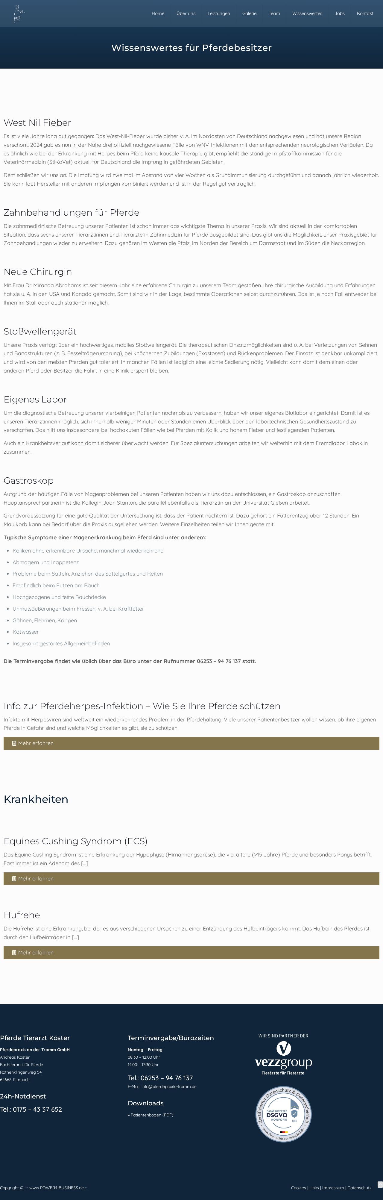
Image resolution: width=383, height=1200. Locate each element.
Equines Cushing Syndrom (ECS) (76, 841)
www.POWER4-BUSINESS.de (56, 1187)
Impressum (333, 1187)
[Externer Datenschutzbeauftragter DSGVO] (283, 1141)
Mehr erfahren (36, 743)
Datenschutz (359, 1187)
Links (314, 1187)
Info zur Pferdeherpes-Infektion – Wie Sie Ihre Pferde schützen (142, 706)
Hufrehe (22, 915)
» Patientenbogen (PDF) (150, 1115)
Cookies (298, 1187)
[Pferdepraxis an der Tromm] (19, 13)
